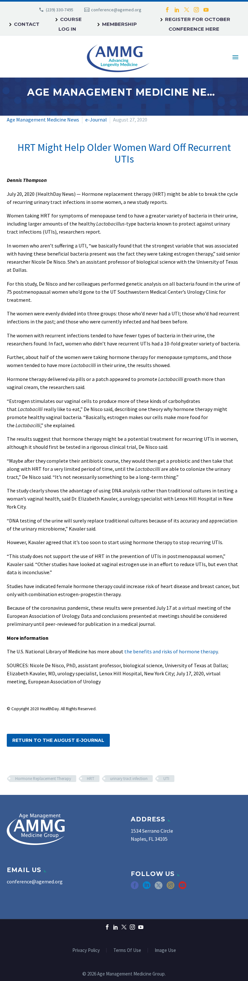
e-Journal (96, 119)
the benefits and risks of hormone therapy (171, 651)
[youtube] (182, 887)
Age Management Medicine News (43, 119)
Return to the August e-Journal (58, 740)
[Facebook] (167, 9)
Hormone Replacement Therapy (43, 778)
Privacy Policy (86, 950)
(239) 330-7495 (59, 10)
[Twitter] (186, 9)
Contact (26, 24)
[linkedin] (146, 887)
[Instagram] (196, 9)
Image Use (165, 950)
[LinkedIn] (177, 9)
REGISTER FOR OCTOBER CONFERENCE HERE (197, 24)
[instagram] (170, 887)
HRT (90, 778)
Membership (119, 24)
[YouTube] (206, 9)
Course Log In (70, 24)
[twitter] (158, 887)
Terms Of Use (127, 950)
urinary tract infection (129, 778)
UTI (166, 778)
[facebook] (135, 887)
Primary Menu (235, 57)
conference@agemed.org (116, 10)
